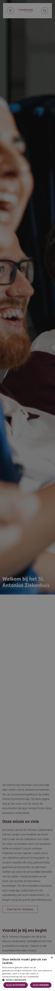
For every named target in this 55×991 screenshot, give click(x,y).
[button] (27, 979)
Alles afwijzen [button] (41, 985)
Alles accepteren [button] (15, 985)
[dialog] (27, 972)
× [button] (51, 957)
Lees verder (43, 977)
